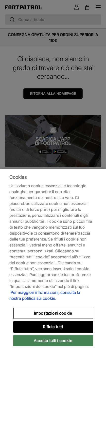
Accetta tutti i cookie (53, 340)
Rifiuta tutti (53, 326)
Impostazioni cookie (53, 313)
